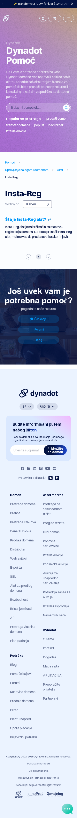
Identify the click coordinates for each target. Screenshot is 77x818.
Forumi (39, 329)
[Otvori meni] (68, 18)
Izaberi (31, 204)
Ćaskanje (40, 319)
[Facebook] (22, 468)
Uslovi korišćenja (38, 770)
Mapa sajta (51, 666)
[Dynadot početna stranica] (6, 18)
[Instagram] (28, 468)
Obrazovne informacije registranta (38, 777)
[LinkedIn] (34, 468)
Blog (39, 340)
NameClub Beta (54, 615)
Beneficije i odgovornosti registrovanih (38, 784)
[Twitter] (41, 468)
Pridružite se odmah (55, 450)
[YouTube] (47, 468)
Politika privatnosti (38, 763)
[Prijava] (42, 18)
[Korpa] (54, 18)
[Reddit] (54, 468)
